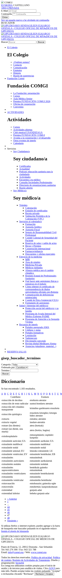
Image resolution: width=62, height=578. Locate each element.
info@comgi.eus (16, 552)
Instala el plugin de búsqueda (15, 531)
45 (8, 510)
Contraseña (6, 14)
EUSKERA (7, 5)
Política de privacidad (41, 557)
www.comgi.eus (38, 552)
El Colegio (12, 47)
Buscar (4, 42)
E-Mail (4, 10)
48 (8, 518)
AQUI (52, 568)
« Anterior (12, 499)
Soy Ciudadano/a (21, 151)
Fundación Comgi (15, 78)
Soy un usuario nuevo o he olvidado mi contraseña (25, 20)
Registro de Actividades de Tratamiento (31, 560)
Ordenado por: (8, 367)
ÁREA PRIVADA (10, 8)
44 (8, 507)
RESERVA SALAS (16, 351)
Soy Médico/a (19, 190)
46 (8, 512)
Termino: (5, 370)
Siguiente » (12, 520)
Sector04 (19, 563)
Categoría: (6, 364)
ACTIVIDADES (15, 112)
